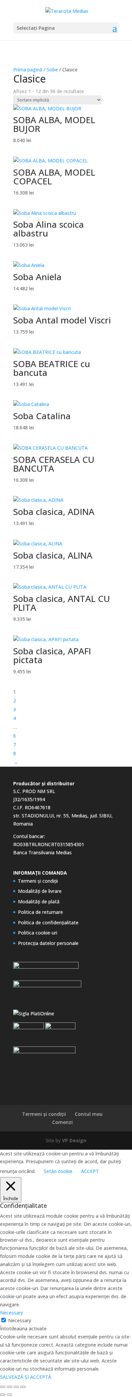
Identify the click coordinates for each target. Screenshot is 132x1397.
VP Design (74, 1140)
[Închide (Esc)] (23, 1387)
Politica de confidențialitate (48, 922)
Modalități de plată (39, 901)
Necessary (19, 1320)
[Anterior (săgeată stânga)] (2, 1395)
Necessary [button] (11, 1312)
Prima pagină (27, 69)
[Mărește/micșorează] (2, 1387)
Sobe (52, 69)
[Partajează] (16, 1387)
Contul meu (89, 1114)
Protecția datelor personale (48, 943)
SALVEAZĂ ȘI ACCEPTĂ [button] (25, 1377)
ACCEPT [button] (90, 1171)
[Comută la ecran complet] (9, 1387)
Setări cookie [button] (58, 1171)
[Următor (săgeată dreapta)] (9, 1395)
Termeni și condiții (38, 881)
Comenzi (62, 1122)
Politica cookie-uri (37, 932)
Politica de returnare (40, 912)
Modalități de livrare (40, 891)
